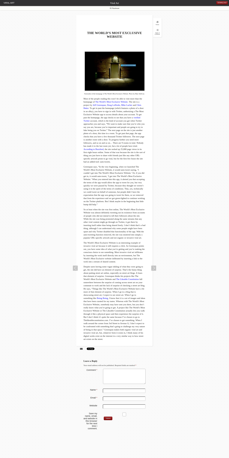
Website (93, 405)
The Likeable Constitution (127, 279)
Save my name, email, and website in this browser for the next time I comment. (90, 421)
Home (157, 24)
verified (137, 117)
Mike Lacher (126, 105)
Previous (75, 268)
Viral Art (114, 3)
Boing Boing (102, 298)
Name (93, 390)
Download (222, 3)
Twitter (86, 121)
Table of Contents (157, 33)
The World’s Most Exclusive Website (111, 102)
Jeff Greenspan (99, 105)
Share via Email (81, 348)
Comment (91, 370)
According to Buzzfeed (93, 149)
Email (93, 398)
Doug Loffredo (113, 105)
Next (153, 268)
